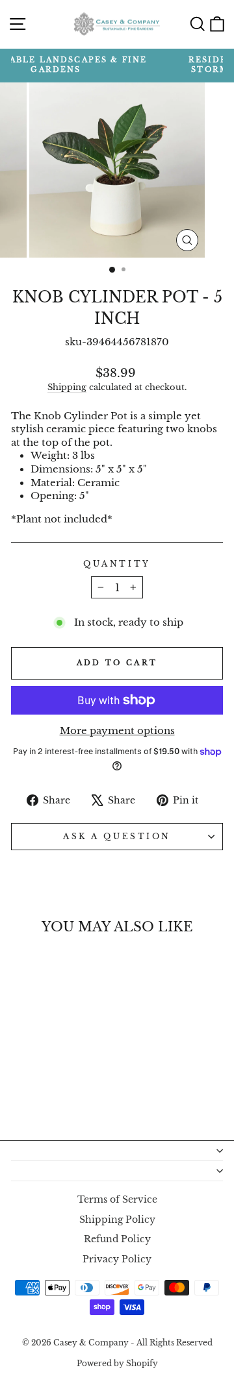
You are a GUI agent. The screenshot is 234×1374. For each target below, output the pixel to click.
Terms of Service (117, 1199)
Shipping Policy (117, 1219)
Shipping (66, 387)
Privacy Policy (117, 1259)
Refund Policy (117, 1239)
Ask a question (116, 836)
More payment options (117, 731)
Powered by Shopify (117, 1363)
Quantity (116, 564)
